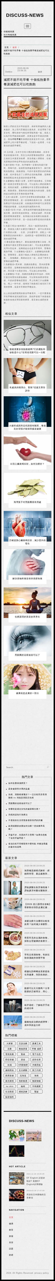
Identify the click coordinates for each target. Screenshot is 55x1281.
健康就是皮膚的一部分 (27, 693)
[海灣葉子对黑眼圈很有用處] (27, 488)
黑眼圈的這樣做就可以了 (27, 655)
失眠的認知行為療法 (18, 814)
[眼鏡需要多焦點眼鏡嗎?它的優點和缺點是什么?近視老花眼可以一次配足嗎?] (27, 335)
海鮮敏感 (23, 1081)
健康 (15, 47)
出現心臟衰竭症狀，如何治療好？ (27, 464)
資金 (23, 1059)
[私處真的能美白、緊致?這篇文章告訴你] (27, 373)
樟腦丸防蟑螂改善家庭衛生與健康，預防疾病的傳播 (37, 974)
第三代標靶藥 (36, 1070)
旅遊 (11, 1236)
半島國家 (36, 1086)
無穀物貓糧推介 (36, 1081)
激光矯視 (9, 1081)
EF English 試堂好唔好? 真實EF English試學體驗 (36, 1181)
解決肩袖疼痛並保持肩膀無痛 (27, 578)
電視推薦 (9, 1054)
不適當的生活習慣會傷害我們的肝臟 (25, 820)
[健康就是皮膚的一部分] (27, 679)
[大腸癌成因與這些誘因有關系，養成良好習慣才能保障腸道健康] (27, 411)
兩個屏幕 (23, 1049)
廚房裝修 (9, 1075)
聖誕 (36, 1092)
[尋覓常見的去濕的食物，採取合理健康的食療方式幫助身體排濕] (13, 938)
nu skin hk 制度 (9, 1086)
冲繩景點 (36, 1065)
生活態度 (9, 1092)
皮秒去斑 (36, 1059)
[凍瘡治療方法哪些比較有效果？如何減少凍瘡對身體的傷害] (13, 921)
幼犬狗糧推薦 (10, 35)
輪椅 (23, 1086)
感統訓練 (23, 1092)
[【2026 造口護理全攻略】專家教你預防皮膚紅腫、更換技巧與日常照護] (13, 904)
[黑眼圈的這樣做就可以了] (27, 641)
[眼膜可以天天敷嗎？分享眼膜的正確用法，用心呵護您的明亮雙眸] (13, 989)
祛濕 (9, 1065)
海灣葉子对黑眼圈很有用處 (27, 502)
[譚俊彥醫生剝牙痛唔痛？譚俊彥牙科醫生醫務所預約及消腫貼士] (13, 888)
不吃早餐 (16, 139)
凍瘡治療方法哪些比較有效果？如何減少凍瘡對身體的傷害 (37, 924)
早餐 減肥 (36, 1049)
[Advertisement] (27, 734)
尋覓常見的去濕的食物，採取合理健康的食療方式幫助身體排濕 (37, 941)
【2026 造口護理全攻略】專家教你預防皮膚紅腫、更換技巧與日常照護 (37, 907)
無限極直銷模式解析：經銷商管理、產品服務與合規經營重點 (37, 873)
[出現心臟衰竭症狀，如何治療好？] (27, 449)
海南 (36, 1075)
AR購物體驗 (23, 1065)
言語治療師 (23, 1043)
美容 (11, 1242)
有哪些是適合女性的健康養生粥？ (24, 809)
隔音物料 (9, 1097)
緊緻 (23, 1054)
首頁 (6, 47)
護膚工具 (36, 1043)
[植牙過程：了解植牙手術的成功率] (13, 1005)
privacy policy (42, 1273)
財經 (11, 1255)
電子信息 (36, 1054)
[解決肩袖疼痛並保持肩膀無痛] (27, 564)
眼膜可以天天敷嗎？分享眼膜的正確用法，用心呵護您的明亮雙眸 (37, 991)
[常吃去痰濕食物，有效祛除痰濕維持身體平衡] (13, 955)
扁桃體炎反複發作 (9, 1070)
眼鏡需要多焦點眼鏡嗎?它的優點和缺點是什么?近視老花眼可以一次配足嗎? (27, 352)
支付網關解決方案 (23, 1070)
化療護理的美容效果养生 (27, 617)
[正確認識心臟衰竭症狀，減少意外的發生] (27, 526)
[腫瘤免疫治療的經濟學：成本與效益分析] (13, 1022)
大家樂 (9, 1043)
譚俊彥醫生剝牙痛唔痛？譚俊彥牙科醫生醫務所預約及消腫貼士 (37, 890)
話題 (11, 1249)
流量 (9, 1049)
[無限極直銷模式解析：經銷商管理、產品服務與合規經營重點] (13, 871)
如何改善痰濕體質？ (18, 783)
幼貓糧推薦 (9, 31)
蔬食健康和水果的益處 (19, 789)
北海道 (23, 1075)
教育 (11, 1230)
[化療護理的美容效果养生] (27, 602)
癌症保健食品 (9, 1059)
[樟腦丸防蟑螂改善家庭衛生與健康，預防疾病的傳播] (13, 972)
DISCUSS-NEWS (25, 15)
